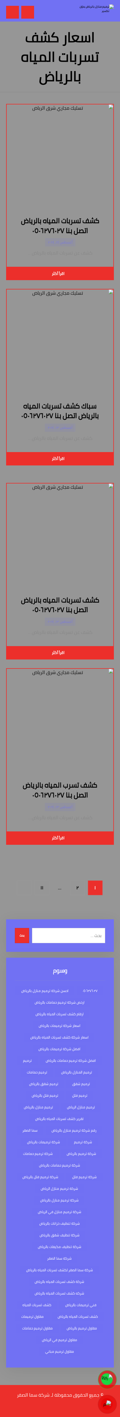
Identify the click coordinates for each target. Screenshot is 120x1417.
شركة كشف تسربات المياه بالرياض (59, 1281)
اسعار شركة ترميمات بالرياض (59, 1025)
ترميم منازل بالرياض (38, 1107)
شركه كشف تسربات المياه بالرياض (59, 1293)
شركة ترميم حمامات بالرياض (59, 1165)
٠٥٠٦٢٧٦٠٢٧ (90, 990)
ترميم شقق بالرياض (43, 1083)
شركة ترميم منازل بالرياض (59, 1200)
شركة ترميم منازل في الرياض (59, 1211)
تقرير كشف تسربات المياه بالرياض (59, 1118)
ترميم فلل (79, 1095)
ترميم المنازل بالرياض (76, 1072)
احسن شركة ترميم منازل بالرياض (44, 990)
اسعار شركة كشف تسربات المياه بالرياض (59, 1037)
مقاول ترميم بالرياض (82, 1328)
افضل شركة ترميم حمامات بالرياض (71, 1060)
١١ (41, 887)
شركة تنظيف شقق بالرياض (60, 1235)
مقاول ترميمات (32, 1316)
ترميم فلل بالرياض (45, 1095)
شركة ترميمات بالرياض (43, 1142)
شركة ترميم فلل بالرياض (40, 1177)
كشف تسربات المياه (36, 1305)
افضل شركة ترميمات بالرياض (59, 1049)
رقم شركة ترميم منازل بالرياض (74, 1130)
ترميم (27, 1060)
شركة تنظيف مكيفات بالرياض (59, 1246)
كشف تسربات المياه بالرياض (78, 1316)
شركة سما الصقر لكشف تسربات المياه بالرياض (59, 1270)
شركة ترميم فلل (84, 1177)
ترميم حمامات (37, 1072)
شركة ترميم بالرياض (81, 1153)
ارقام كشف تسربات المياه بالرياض (60, 1014)
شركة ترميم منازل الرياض (59, 1188)
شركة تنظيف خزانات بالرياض (59, 1223)
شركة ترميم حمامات (38, 1153)
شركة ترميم (83, 1142)
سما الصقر (30, 1130)
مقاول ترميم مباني (59, 1351)
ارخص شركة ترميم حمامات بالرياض (59, 1002)
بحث (22, 935)
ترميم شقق (81, 1083)
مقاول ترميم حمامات (37, 1328)
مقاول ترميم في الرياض (59, 1339)
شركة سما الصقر (59, 1258)
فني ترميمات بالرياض (80, 1305)
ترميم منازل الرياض (81, 1107)
